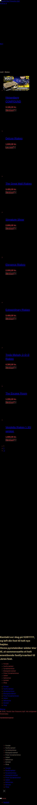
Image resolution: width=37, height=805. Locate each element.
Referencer (7, 678)
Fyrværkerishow (8, 668)
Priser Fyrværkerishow (11, 673)
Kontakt (6, 680)
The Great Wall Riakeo (19, 183)
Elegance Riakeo (15, 264)
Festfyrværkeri (8, 666)
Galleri (5, 675)
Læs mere (9, 147)
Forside (6, 664)
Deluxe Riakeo (14, 138)
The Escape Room (16, 393)
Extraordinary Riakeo (18, 309)
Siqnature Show (15, 219)
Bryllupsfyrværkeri (9, 671)
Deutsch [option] (6, 802)
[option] (20, 802)
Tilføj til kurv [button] (9, 110)
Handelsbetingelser (7, 717)
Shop (5, 683)
